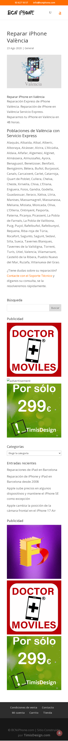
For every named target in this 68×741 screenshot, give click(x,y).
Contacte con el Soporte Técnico (29, 276)
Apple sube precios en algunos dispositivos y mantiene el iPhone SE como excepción (33, 493)
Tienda (47, 712)
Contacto (48, 707)
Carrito (33, 712)
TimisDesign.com (37, 735)
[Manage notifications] (59, 733)
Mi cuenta (18, 712)
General (29, 48)
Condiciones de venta (23, 707)
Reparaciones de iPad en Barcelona (32, 470)
